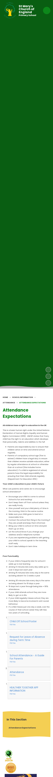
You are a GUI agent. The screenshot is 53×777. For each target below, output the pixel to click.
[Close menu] (46, 10)
